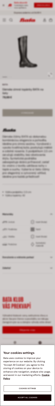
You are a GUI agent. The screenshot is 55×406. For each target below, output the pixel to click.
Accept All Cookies (27, 397)
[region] (27, 375)
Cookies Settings (27, 388)
